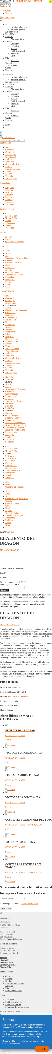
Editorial (9, 58)
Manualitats (10, 277)
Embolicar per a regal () (12, 582)
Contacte (9, 63)
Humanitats (5, 183)
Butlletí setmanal (18, 51)
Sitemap (3, 957)
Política (8, 199)
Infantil (8, 220)
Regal (7, 284)
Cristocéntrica (11, 317)
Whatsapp (15, 65)
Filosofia (9, 190)
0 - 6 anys (9, 456)
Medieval (9, 403)
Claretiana (9, 315)
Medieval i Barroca (13, 418)
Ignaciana (9, 327)
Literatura (9, 195)
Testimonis (9, 346)
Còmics (8, 463)
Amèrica (9, 384)
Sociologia (9, 204)
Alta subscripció (17, 39)
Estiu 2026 (9, 34)
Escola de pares (11, 216)
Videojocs (9, 228)
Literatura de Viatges (14, 275)
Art (6, 255)
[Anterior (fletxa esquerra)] (1, 1053)
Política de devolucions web (17, 1007)
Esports (8, 270)
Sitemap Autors (6, 962)
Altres (2, 246)
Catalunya (9, 391)
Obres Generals (11, 339)
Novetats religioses (19, 27)
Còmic (8, 213)
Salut (7, 287)
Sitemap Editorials (7, 967)
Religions (9, 171)
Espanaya (9, 398)
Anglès (8, 253)
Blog (13, 56)
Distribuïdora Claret (13, 991)
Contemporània (11, 394)
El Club (14, 48)
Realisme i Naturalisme (15, 430)
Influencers (10, 223)
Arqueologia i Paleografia (16, 389)
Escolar (3, 232)
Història (8, 192)
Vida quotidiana (12, 348)
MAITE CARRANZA (9, 550)
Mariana (8, 329)
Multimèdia (10, 279)
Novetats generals (18, 29)
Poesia (8, 282)
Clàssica (8, 413)
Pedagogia (9, 197)
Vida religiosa (11, 178)
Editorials (10, 291)
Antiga (8, 386)
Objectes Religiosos (13, 164)
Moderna (9, 406)
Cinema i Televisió (13, 263)
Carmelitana (10, 312)
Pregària (8, 344)
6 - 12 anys (10, 461)
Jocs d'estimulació (12, 470)
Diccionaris (10, 267)
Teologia (9, 176)
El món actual (11, 396)
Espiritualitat (5, 143)
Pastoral (8, 166)
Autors (3, 291)
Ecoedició (15, 60)
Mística (8, 334)
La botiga (15, 46)
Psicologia (9, 202)
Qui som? (15, 44)
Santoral (8, 174)
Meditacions (10, 332)
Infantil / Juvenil (7, 209)
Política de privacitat (13, 1002)
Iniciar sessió (5, 6)
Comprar (4, 590)
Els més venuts (11, 32)
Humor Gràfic (11, 218)
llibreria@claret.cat (14, 939)
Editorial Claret (11, 988)
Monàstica (9, 336)
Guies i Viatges (11, 415)
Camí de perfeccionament (16, 310)
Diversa (8, 322)
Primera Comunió (12, 169)
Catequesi (9, 150)
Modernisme (10, 420)
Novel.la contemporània (15, 422)
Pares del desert (11, 341)
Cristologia (10, 152)
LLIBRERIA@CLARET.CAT (29, 1)
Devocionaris (11, 320)
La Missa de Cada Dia (14, 983)
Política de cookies (13, 1004)
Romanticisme (11, 432)
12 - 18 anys (10, 458)
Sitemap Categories (8, 965)
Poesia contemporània (14, 427)
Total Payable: (6, 584)
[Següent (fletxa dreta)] (4, 1053)
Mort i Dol (9, 162)
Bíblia (7, 147)
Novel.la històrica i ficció (15, 425)
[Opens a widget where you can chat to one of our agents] (42, 1049)
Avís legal (9, 1000)
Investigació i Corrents (14, 401)
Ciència (8, 260)
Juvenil (8, 225)
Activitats (15, 53)
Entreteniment (11, 465)
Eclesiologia (10, 154)
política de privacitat (29, 903)
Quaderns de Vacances (14, 242)
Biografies (9, 187)
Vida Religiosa (11, 351)
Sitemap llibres (6, 960)
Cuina (7, 265)
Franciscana (10, 324)
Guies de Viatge (12, 272)
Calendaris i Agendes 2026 (16, 258)
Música (8, 239)
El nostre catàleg (9, 137)
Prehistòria (9, 408)
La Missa (9, 36)
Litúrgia (8, 159)
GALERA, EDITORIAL (19, 696)
